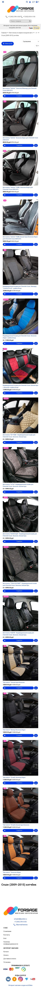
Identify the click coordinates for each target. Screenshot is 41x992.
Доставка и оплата (9, 958)
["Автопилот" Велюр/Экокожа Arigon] (20, 710)
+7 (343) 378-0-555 (20, 922)
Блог (5, 938)
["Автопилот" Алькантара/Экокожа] (20, 663)
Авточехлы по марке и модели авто (21, 33)
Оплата (5, 955)
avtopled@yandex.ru (20, 919)
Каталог (6, 951)
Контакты (6, 935)
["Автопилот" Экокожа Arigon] (20, 853)
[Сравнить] (36, 95)
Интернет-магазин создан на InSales (20, 985)
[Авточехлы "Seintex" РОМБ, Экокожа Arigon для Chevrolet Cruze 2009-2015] (20, 168)
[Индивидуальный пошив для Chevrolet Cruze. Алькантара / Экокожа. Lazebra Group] (20, 366)
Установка (6, 962)
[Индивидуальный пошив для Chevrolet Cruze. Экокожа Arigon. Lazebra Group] (20, 316)
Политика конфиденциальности (10, 943)
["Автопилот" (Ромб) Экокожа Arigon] (20, 758)
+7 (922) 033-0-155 (29, 16)
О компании (7, 931)
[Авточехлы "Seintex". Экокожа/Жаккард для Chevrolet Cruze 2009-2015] (20, 69)
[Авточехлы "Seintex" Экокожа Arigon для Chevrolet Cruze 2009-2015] (20, 118)
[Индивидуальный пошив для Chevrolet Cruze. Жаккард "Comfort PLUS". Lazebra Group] (20, 267)
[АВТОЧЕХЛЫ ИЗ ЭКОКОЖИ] (20, 9)
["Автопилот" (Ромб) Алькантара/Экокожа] (20, 805)
